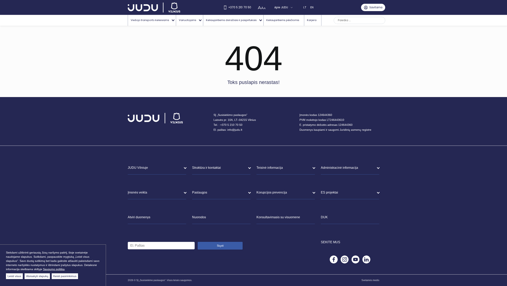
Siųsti (220, 245)
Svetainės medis (370, 280)
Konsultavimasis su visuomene (278, 217)
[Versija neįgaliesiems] (262, 7)
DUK (324, 217)
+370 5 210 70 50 (239, 7)
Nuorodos (199, 217)
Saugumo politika (54, 269)
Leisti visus (14, 276)
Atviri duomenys (139, 217)
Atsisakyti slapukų (37, 276)
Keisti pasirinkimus (64, 276)
